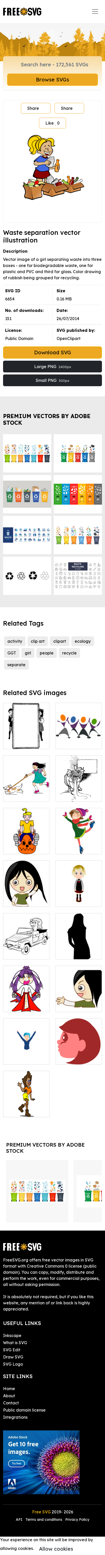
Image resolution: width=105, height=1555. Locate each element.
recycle (69, 652)
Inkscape (12, 1335)
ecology (83, 641)
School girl (71, 899)
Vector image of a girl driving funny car (26, 946)
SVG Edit (11, 1349)
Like (52, 123)
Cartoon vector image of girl (26, 844)
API (19, 1519)
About (9, 1395)
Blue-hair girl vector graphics (26, 1054)
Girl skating (72, 847)
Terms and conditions (43, 1519)
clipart (59, 641)
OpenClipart (69, 338)
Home (9, 1388)
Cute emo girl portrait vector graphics (26, 893)
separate (16, 664)
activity (14, 641)
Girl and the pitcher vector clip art (79, 788)
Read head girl (76, 1057)
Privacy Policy (77, 1519)
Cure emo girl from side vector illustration (79, 998)
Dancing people (77, 742)
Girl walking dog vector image (26, 791)
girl (28, 652)
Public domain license (24, 1410)
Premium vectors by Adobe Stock (46, 419)
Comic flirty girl (23, 1110)
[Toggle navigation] (95, 11)
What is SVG (15, 1342)
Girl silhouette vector (78, 949)
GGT (11, 652)
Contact (11, 1402)
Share (33, 108)
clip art (38, 641)
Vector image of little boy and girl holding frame (26, 736)
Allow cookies (56, 1549)
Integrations (15, 1417)
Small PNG (52, 380)
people (47, 652)
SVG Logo (13, 1364)
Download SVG (52, 352)
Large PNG (52, 366)
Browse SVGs (52, 79)
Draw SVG (13, 1356)
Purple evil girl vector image (26, 1001)
